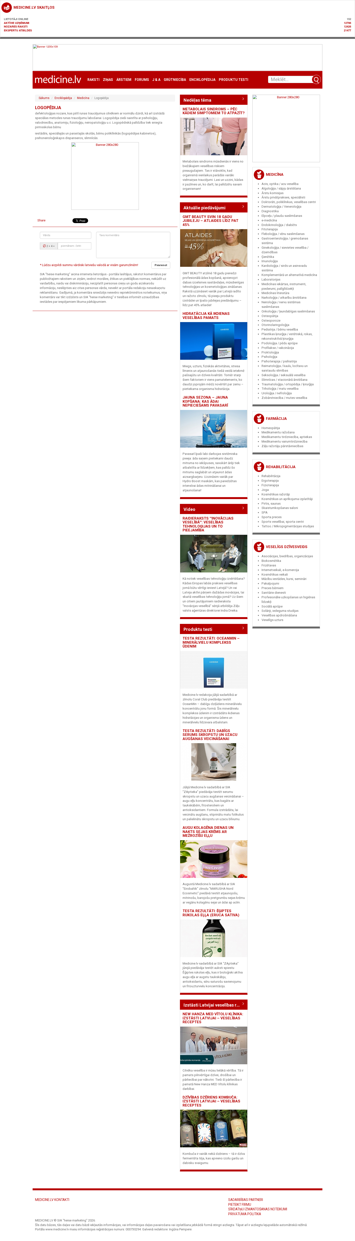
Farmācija (276, 418)
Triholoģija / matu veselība (280, 388)
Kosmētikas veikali (275, 574)
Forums (142, 80)
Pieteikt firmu (239, 1204)
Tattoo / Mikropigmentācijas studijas (288, 526)
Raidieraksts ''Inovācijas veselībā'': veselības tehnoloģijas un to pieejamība (208, 524)
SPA (265, 512)
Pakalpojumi (270, 583)
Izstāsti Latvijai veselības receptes (214, 1005)
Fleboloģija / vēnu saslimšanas (283, 234)
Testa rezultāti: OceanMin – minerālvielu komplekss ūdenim (211, 642)
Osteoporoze (271, 320)
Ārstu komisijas (273, 193)
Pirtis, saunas (271, 503)
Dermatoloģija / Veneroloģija (281, 206)
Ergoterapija (270, 480)
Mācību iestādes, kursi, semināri (284, 579)
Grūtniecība (175, 80)
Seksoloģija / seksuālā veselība (283, 375)
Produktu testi (233, 80)
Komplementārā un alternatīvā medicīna (289, 275)
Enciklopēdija (202, 80)
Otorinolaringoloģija (275, 325)
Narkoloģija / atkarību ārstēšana (284, 297)
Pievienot (161, 265)
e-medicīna (269, 220)
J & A (156, 80)
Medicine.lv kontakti (52, 1200)
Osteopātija (270, 316)
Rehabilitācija (281, 467)
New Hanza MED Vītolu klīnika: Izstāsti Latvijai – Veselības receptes (213, 1018)
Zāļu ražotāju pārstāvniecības (282, 446)
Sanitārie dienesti (274, 592)
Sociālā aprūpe (272, 606)
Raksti (93, 80)
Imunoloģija (270, 261)
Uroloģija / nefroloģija (277, 393)
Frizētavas (269, 565)
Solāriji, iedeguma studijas (280, 611)
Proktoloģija (270, 352)
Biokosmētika (271, 561)
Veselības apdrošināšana (279, 615)
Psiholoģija (269, 357)
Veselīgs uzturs (272, 620)
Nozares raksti (16, 26)
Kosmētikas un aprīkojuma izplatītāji (287, 499)
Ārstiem (123, 80)
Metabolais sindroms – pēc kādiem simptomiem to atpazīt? (214, 111)
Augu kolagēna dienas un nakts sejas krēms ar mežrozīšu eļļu (208, 831)
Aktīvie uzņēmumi (16, 23)
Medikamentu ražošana (278, 432)
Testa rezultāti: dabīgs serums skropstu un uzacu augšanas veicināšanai (210, 735)
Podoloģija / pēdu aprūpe (280, 343)
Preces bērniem (273, 588)
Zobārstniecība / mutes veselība (284, 398)
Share (41, 220)
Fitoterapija (270, 229)
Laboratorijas (271, 279)
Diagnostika (270, 211)
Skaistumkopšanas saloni (280, 508)
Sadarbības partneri (245, 1200)
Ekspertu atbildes (18, 30)
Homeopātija (271, 428)
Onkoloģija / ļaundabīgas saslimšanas (288, 311)
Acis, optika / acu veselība (280, 184)
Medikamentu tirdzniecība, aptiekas (287, 437)
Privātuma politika (244, 1214)
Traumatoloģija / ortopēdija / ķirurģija (288, 384)
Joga (265, 490)
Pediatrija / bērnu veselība (280, 329)
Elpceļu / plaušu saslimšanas (282, 216)
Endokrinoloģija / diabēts (279, 225)
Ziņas (108, 80)
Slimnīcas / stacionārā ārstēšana (284, 379)
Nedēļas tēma (197, 100)
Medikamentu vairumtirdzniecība (284, 441)
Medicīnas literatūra (275, 293)
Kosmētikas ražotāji (276, 494)
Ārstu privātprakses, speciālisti (283, 197)
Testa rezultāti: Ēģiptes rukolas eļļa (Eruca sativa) (211, 913)
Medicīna (83, 98)
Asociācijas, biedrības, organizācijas (287, 556)
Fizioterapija (270, 485)
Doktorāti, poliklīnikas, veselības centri (289, 202)
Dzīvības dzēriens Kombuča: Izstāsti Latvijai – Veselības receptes (211, 1101)
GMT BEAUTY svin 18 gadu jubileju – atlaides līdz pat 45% (210, 221)
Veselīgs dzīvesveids (286, 547)
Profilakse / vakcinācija (278, 348)
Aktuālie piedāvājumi (205, 207)
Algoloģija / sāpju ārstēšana (281, 188)
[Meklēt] (316, 79)
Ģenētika (268, 257)
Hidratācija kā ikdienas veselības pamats (206, 315)
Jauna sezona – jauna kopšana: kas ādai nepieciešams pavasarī (205, 401)
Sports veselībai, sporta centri (283, 521)
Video (189, 509)
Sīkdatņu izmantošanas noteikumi (257, 1209)
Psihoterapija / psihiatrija (279, 361)
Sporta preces (272, 517)
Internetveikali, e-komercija (280, 570)
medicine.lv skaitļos (34, 7)
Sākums (44, 98)
